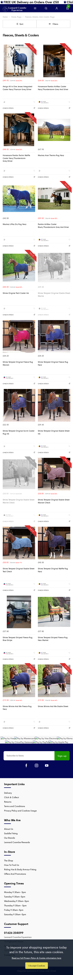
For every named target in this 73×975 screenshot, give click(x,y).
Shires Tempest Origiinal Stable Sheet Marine (54, 294)
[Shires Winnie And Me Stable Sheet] (54, 680)
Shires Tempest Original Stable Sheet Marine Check (18, 501)
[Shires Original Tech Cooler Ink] (19, 267)
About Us (8, 828)
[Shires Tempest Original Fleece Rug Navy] (54, 336)
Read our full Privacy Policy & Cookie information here (36, 958)
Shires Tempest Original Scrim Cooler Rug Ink (18, 432)
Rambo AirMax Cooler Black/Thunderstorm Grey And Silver (53, 225)
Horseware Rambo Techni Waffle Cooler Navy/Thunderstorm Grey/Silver (16, 158)
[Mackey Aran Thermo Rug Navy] (54, 129)
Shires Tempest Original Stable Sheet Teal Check (18, 570)
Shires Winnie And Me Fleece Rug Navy (17, 707)
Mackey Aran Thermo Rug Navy (51, 155)
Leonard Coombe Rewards (17, 842)
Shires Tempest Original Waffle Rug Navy (53, 570)
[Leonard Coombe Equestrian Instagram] (36, 765)
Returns (7, 801)
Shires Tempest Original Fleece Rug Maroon (18, 363)
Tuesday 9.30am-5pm (14, 896)
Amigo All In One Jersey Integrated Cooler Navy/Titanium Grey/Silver (17, 88)
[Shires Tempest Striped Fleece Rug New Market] (54, 612)
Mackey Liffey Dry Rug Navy (14, 224)
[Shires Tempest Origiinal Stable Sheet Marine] (54, 267)
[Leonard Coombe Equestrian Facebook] (26, 765)
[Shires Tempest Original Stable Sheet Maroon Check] (54, 474)
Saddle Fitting (11, 833)
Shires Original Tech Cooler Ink (16, 293)
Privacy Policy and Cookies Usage (20, 810)
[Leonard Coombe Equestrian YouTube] (46, 765)
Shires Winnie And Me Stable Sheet (53, 706)
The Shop (8, 860)
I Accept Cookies (36, 965)
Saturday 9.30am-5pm (15, 914)
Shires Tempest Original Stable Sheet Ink (54, 432)
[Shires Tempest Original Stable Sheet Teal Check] (19, 543)
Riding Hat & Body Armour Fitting (20, 869)
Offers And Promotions (15, 873)
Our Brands (9, 837)
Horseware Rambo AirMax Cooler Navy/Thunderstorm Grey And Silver (53, 88)
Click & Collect (11, 797)
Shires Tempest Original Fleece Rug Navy (53, 363)
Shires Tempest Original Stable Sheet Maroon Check (54, 501)
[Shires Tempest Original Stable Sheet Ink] (54, 405)
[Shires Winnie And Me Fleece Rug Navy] (19, 680)
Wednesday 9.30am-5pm (16, 901)
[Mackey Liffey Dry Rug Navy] (19, 198)
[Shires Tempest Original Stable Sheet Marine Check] (19, 474)
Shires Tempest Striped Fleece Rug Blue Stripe (17, 639)
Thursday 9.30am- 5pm (15, 905)
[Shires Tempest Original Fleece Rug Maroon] (19, 336)
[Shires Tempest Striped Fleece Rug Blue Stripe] (19, 612)
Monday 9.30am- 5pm (15, 892)
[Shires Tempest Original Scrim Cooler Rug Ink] (19, 405)
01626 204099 (13, 933)
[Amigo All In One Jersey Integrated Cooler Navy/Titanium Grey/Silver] (19, 61)
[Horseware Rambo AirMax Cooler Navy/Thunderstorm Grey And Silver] (54, 61)
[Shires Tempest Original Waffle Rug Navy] (54, 543)
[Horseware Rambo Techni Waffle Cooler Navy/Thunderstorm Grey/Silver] (19, 129)
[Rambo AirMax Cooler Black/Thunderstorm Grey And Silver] (54, 198)
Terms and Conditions (14, 806)
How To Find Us (11, 864)
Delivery (8, 792)
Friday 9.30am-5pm (13, 909)
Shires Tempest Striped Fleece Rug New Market (53, 639)
